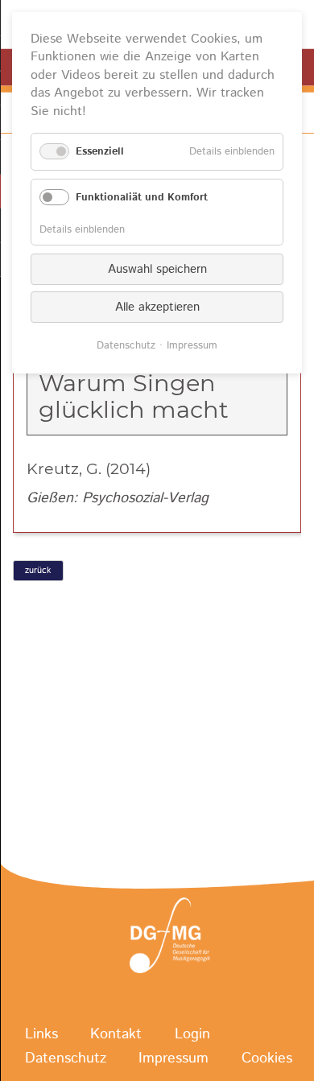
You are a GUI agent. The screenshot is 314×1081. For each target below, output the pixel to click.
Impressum (173, 1058)
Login (192, 1034)
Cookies (267, 1058)
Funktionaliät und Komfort (142, 197)
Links (41, 1034)
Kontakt (116, 1034)
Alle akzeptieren (157, 307)
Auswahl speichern (157, 269)
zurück (38, 570)
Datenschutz (65, 1058)
